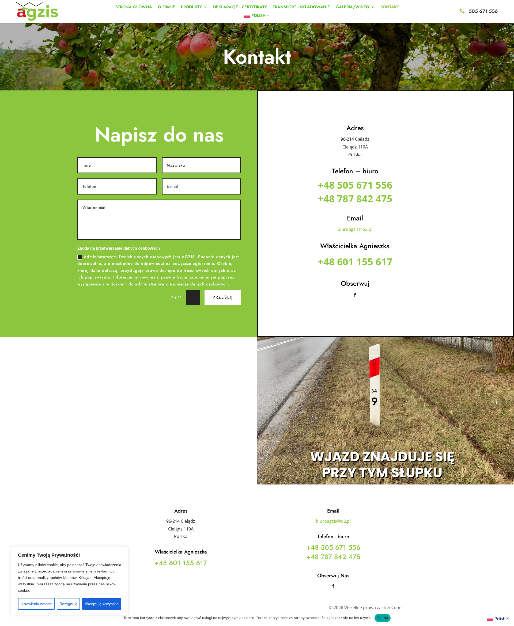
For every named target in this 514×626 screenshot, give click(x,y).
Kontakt (389, 7)
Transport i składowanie (301, 7)
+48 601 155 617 (355, 261)
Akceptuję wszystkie (102, 604)
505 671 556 (483, 11)
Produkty (191, 7)
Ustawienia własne (36, 604)
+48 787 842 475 (355, 198)
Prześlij (223, 297)
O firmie (166, 7)
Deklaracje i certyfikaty (240, 7)
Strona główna (133, 7)
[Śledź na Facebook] (355, 295)
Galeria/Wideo (352, 7)
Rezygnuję (68, 604)
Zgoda (382, 618)
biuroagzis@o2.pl (355, 229)
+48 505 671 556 (355, 185)
